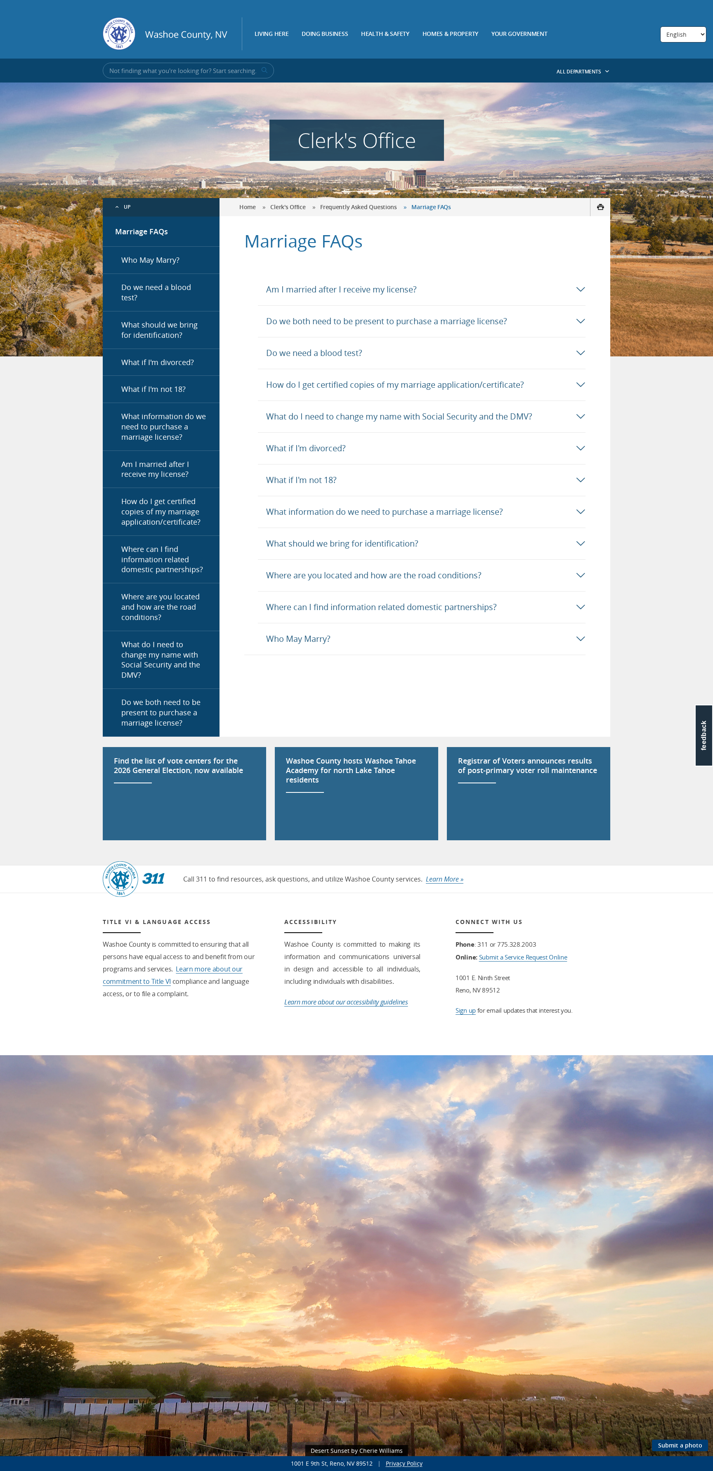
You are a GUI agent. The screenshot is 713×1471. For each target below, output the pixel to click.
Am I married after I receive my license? (155, 469)
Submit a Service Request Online (523, 957)
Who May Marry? (150, 260)
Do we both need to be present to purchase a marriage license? (161, 712)
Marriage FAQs (141, 231)
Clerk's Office (287, 207)
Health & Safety (385, 34)
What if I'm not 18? (153, 389)
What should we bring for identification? (159, 330)
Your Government (519, 34)
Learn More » (444, 879)
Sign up (466, 1010)
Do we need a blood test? (156, 292)
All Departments (579, 71)
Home (247, 207)
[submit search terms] (264, 70)
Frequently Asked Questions (358, 207)
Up (127, 206)
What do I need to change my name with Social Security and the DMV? (160, 659)
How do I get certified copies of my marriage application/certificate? (161, 511)
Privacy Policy (404, 1463)
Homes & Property (451, 34)
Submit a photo (680, 1445)
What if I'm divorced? (157, 362)
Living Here (272, 34)
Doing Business (325, 34)
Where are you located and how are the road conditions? (160, 607)
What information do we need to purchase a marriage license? (163, 426)
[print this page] (600, 207)
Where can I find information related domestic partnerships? (162, 559)
